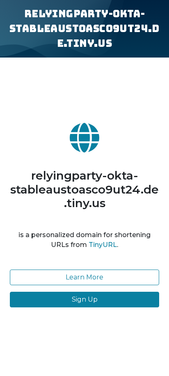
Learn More (84, 277)
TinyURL (103, 245)
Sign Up (85, 299)
